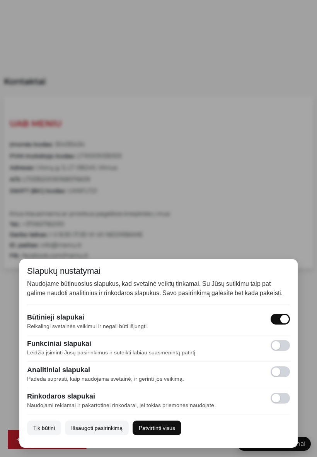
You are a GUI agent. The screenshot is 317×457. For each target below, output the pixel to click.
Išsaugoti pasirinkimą (97, 428)
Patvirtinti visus (157, 428)
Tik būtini (44, 428)
